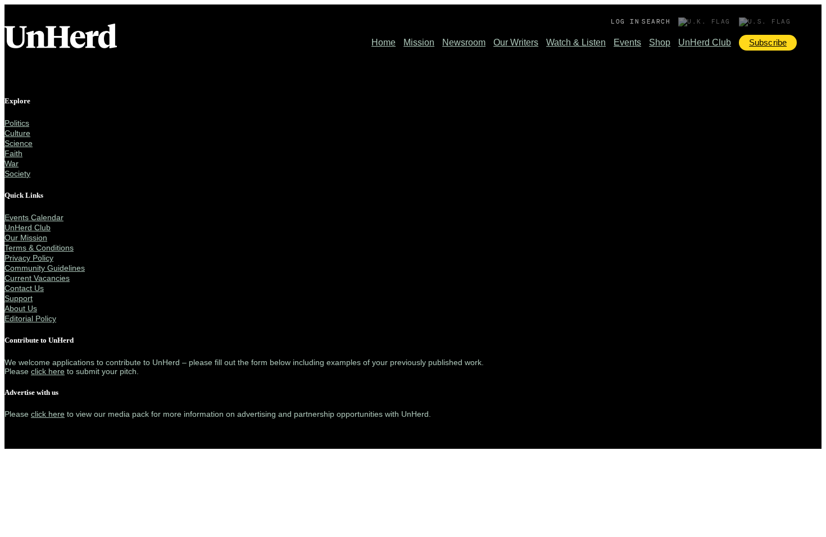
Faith (13, 153)
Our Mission (25, 237)
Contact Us (24, 288)
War (11, 163)
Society (17, 173)
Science (18, 143)
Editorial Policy (30, 318)
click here (48, 371)
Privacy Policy (28, 257)
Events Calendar (33, 217)
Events (627, 42)
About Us (20, 308)
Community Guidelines (44, 267)
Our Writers (515, 42)
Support (18, 298)
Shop (659, 42)
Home (383, 42)
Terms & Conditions (39, 247)
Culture (17, 133)
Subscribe (768, 42)
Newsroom (463, 42)
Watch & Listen (576, 42)
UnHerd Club (704, 42)
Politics (16, 123)
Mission (418, 42)
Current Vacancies (37, 278)
